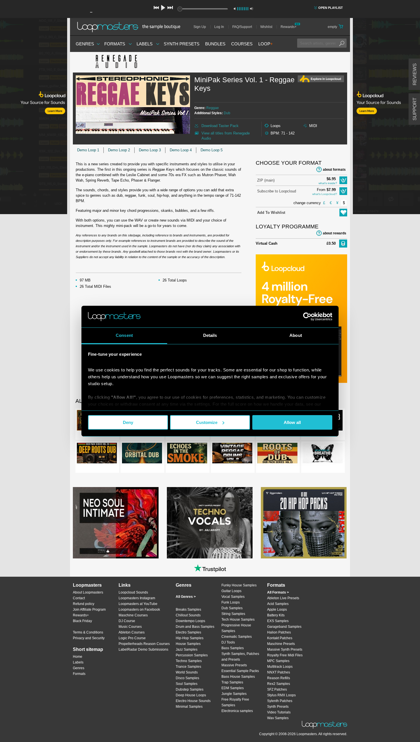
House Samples (188, 644)
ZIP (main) (266, 180)
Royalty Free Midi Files (285, 655)
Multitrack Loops (280, 667)
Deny (128, 422)
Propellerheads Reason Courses (144, 644)
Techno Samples (189, 661)
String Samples (233, 614)
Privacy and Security (89, 638)
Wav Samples (278, 718)
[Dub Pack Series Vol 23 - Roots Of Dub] (277, 454)
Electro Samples (188, 632)
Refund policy (83, 604)
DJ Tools (228, 642)
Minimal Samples (189, 707)
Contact (79, 598)
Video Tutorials (279, 712)
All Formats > (278, 592)
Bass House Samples (238, 677)
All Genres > (186, 597)
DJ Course (127, 621)
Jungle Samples (234, 694)
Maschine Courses (133, 615)
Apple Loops (277, 610)
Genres (85, 43)
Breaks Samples (188, 610)
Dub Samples (232, 608)
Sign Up (199, 27)
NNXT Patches (278, 672)
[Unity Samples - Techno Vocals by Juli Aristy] (210, 522)
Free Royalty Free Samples (235, 702)
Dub (227, 113)
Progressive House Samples (236, 628)
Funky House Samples (239, 585)
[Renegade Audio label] (116, 62)
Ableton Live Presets (283, 598)
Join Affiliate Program (89, 610)
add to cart (343, 180)
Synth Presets (181, 43)
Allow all (292, 422)
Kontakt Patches (279, 638)
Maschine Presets (281, 644)
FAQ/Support (242, 27)
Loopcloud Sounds (133, 592)
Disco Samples (187, 678)
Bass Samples (232, 648)
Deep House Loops (191, 695)
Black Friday (82, 621)
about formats (334, 170)
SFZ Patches (277, 689)
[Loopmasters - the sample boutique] (130, 27)
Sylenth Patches (279, 701)
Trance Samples (188, 667)
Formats (114, 43)
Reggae (212, 108)
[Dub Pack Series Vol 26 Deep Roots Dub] (97, 454)
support (414, 109)
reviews (414, 74)
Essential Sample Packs (240, 671)
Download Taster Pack (220, 126)
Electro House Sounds (193, 701)
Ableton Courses (132, 632)
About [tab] (295, 335)
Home (77, 657)
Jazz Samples (186, 649)
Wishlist (266, 27)
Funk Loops (230, 602)
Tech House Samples (238, 620)
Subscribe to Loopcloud (276, 191)
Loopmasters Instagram (137, 598)
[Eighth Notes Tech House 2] (304, 522)
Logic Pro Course (132, 638)
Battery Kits (276, 615)
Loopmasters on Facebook (139, 610)
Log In (219, 27)
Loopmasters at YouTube (138, 604)
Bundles (215, 43)
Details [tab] (210, 335)
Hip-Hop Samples (189, 638)
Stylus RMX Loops (281, 695)
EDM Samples (232, 688)
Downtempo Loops (190, 621)
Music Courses (130, 627)
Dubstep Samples (189, 689)
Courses (242, 43)
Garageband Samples (284, 627)
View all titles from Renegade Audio (225, 135)
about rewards (334, 233)
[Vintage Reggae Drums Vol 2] (232, 454)
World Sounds (187, 672)
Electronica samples (237, 711)
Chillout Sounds (188, 615)
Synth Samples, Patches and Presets (240, 656)
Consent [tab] (124, 335)
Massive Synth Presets (284, 649)
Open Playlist (330, 7)
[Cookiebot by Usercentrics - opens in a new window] (307, 316)
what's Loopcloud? (324, 194)
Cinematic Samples (236, 637)
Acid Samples (278, 604)
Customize (206, 422)
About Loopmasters (88, 592)
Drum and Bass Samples (195, 627)
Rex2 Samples (278, 684)
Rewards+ (289, 27)
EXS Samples (278, 621)
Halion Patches (279, 632)
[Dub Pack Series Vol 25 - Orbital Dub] (142, 454)
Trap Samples (232, 682)
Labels (145, 43)
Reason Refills (278, 678)
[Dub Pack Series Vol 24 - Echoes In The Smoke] (187, 454)
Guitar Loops (231, 591)
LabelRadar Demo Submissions (143, 649)
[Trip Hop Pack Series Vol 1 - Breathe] (323, 454)
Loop (265, 43)
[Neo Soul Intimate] (116, 522)
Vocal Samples (233, 597)
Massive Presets (234, 665)
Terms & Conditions (88, 632)
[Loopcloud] (33, 117)
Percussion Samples (192, 655)
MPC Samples (278, 661)
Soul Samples (186, 684)
